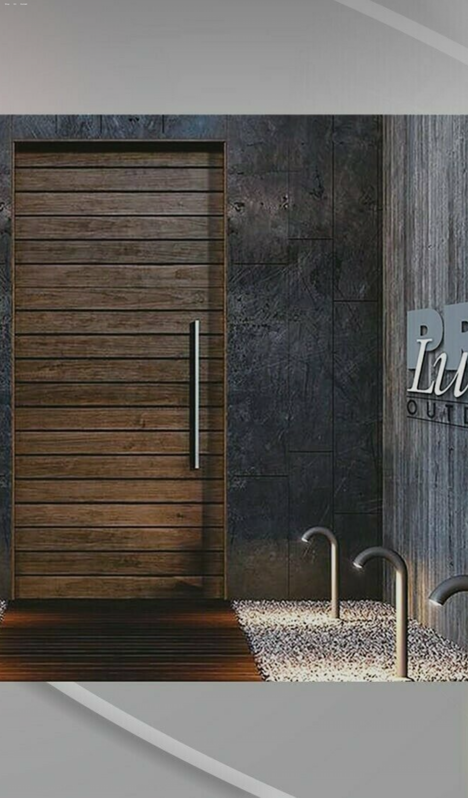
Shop (7, 4)
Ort (15, 4)
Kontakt (23, 4)
